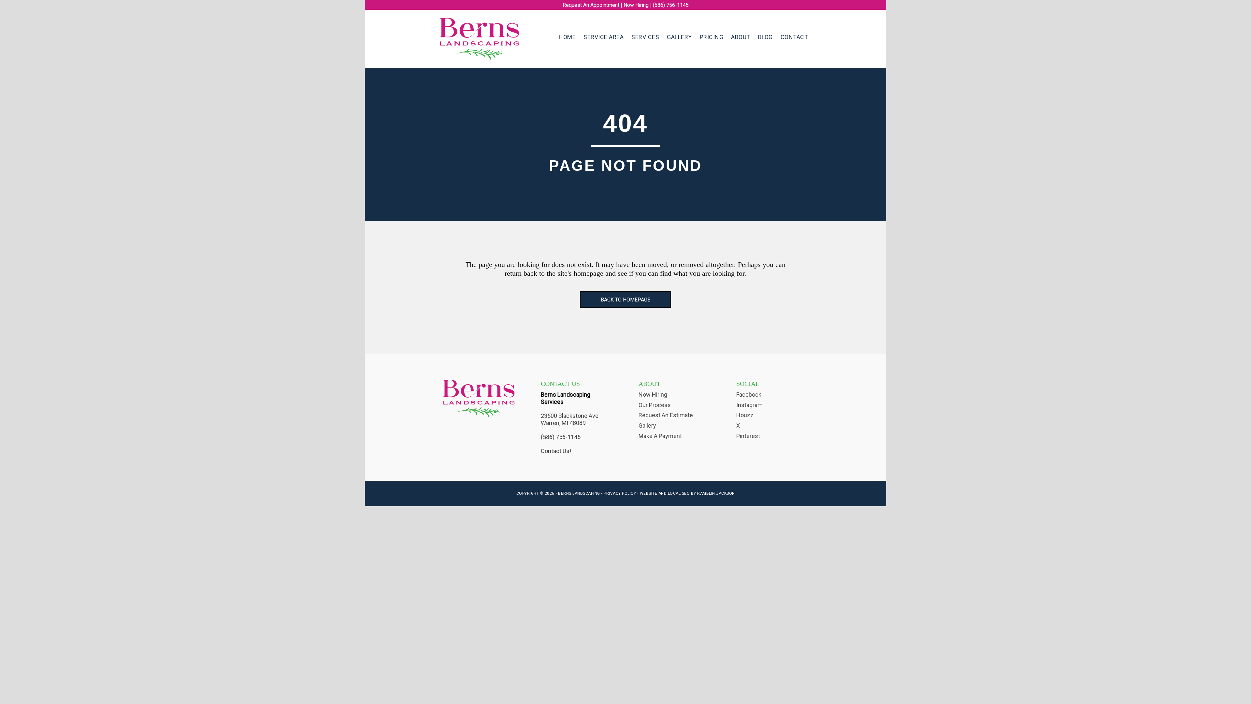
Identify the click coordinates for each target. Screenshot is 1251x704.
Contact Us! (556, 450)
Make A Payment (660, 436)
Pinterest (748, 436)
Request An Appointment (591, 5)
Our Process (655, 405)
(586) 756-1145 (671, 5)
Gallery (647, 425)
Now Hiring (636, 5)
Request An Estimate (666, 415)
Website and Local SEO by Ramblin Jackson (687, 493)
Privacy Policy (620, 493)
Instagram (749, 405)
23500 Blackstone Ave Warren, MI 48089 (569, 419)
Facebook (748, 394)
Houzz (745, 415)
